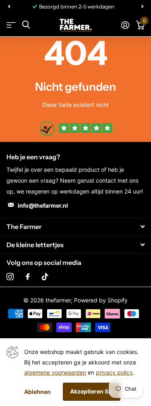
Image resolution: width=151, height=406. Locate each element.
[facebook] (28, 276)
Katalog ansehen (11, 24)
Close (75, 226)
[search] (26, 25)
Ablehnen (37, 391)
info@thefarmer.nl (43, 205)
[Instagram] (10, 276)
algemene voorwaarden (55, 372)
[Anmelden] (125, 25)
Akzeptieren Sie (91, 391)
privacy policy (114, 372)
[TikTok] (45, 276)
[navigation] (9, 6)
